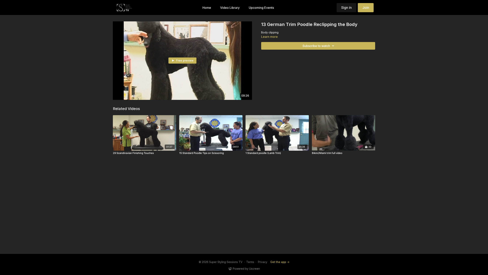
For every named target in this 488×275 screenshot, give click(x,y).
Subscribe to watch (316, 46)
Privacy (262, 262)
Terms (250, 262)
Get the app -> (279, 262)
